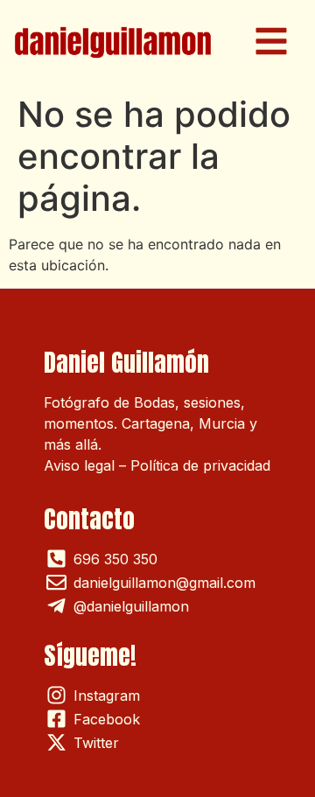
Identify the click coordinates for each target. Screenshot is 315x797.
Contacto (89, 518)
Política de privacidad (200, 465)
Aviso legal (79, 465)
